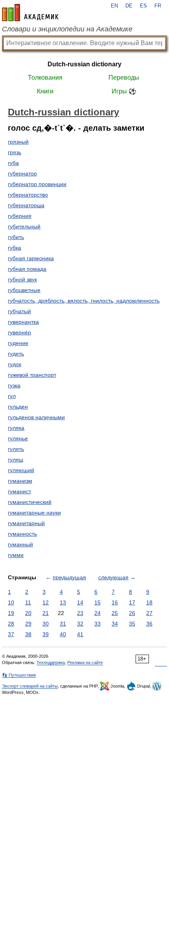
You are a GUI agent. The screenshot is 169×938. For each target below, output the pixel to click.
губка (14, 248)
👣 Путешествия (19, 675)
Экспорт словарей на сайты (30, 686)
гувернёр (19, 332)
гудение (18, 343)
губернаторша (26, 205)
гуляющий (21, 470)
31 (63, 623)
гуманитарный (26, 523)
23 (80, 613)
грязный (18, 142)
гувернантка (23, 322)
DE (128, 6)
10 (11, 602)
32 (80, 623)
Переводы (123, 77)
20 (28, 613)
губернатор (22, 173)
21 (45, 613)
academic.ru (30, 12)
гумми (16, 555)
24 (97, 613)
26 (132, 613)
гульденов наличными (36, 417)
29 (28, 623)
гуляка (16, 428)
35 (132, 623)
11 (28, 602)
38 (28, 634)
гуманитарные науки (34, 512)
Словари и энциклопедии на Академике (67, 29)
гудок (14, 364)
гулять (16, 449)
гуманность (22, 534)
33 (97, 623)
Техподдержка (51, 662)
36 (149, 623)
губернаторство (28, 195)
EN (114, 6)
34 (115, 623)
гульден (18, 406)
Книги (45, 91)
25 (115, 613)
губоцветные (24, 290)
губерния (19, 216)
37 (11, 634)
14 (80, 602)
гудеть (16, 353)
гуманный (20, 544)
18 (149, 602)
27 (149, 613)
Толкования (45, 77)
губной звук (22, 279)
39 (45, 634)
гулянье (18, 438)
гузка (14, 385)
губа (13, 163)
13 (63, 602)
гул (12, 396)
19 (11, 613)
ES (143, 6)
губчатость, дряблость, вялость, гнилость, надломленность (84, 300)
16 (115, 602)
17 (132, 602)
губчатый (19, 311)
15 (97, 602)
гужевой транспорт (32, 375)
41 (80, 634)
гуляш (15, 459)
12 (45, 602)
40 (63, 634)
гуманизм (20, 481)
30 (45, 623)
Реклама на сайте (85, 662)
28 (11, 623)
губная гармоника (31, 258)
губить (16, 237)
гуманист (19, 491)
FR (157, 6)
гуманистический (29, 502)
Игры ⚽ (124, 91)
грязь (14, 152)
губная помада (27, 269)
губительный (24, 226)
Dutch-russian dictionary (84, 64)
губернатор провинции (37, 184)
